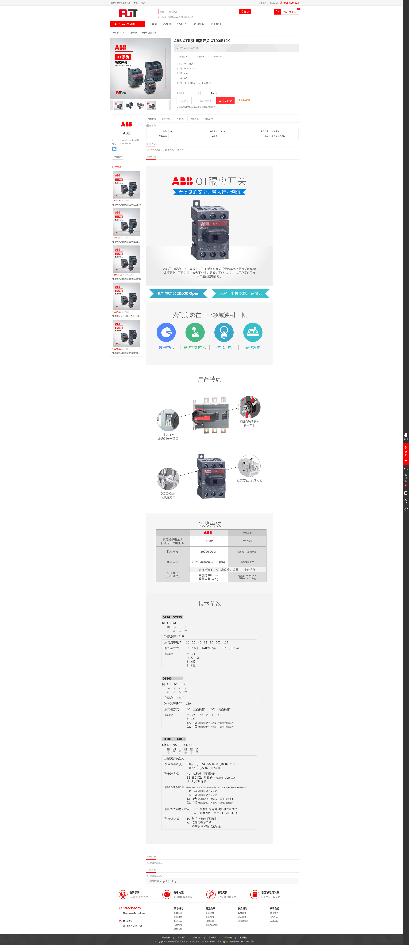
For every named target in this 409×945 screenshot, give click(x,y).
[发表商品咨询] (155, 881)
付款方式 (178, 920)
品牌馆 (167, 24)
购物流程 (178, 916)
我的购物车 (289, 11)
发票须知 (178, 924)
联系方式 (274, 916)
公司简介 (274, 912)
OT (161, 32)
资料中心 (199, 24)
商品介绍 (180, 118)
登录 (136, 2)
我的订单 (274, 2)
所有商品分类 (126, 24)
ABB (176, 16)
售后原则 (242, 912)
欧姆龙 (171, 16)
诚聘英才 (197, 937)
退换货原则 (243, 920)
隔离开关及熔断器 (148, 32)
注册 (143, 2)
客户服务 (243, 937)
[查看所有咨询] (169, 881)
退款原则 (242, 916)
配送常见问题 (212, 924)
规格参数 (152, 118)
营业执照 (274, 920)
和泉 (181, 16)
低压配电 (134, 32)
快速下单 (182, 24)
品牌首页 (118, 157)
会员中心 (262, 2)
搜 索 (246, 11)
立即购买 (184, 100)
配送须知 (210, 916)
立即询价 (227, 100)
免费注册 (178, 912)
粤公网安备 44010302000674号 (240, 941)
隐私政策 (212, 937)
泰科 (192, 16)
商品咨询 (209, 118)
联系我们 (181, 937)
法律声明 (228, 937)
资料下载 (166, 118)
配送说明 (210, 912)
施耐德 (186, 16)
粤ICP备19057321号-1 (211, 941)
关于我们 (216, 24)
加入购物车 (205, 100)
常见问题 (178, 928)
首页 (154, 24)
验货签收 (210, 920)
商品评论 (194, 118)
